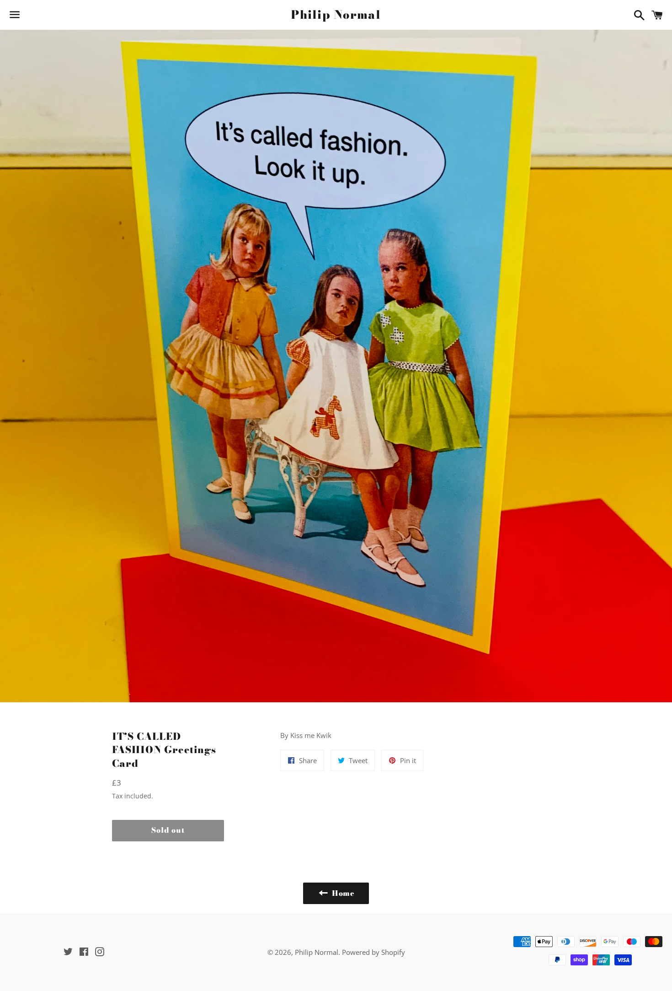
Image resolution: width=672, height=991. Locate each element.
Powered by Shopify (373, 952)
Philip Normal (336, 15)
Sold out (167, 829)
